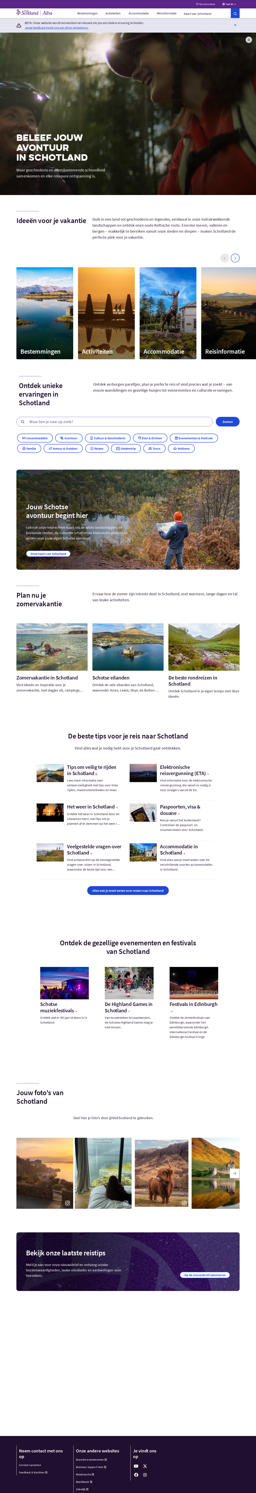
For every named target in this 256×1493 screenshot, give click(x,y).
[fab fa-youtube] (136, 1466)
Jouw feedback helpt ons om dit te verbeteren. (57, 28)
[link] (235, 13)
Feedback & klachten (31, 1472)
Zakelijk (80, 1489)
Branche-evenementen (90, 1459)
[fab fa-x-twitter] (145, 1466)
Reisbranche (83, 1474)
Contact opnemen (30, 1465)
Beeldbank (82, 1482)
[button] (235, 24)
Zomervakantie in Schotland (47, 677)
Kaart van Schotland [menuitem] (197, 14)
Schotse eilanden (111, 677)
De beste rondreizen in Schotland (192, 680)
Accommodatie (139, 13)
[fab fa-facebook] (136, 1475)
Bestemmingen (87, 13)
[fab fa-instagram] (145, 1475)
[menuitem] (87, 13)
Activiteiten (113, 13)
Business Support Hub (89, 1467)
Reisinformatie (167, 13)
